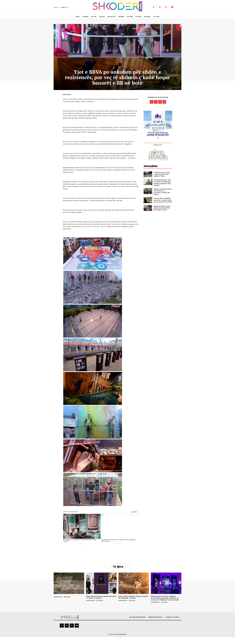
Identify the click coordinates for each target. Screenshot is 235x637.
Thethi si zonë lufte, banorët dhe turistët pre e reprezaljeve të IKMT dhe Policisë (163, 191)
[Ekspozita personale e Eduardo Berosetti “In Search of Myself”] (101, 583)
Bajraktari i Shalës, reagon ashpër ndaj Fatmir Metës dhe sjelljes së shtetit (162, 208)
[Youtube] (172, 7)
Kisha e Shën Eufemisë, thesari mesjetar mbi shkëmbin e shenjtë (133, 597)
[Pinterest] (160, 102)
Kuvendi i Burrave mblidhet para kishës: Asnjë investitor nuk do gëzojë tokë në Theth (163, 200)
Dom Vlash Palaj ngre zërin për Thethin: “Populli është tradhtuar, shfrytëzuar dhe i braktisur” (162, 182)
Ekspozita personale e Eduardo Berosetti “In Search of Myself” (101, 597)
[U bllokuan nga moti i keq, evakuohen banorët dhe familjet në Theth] (148, 174)
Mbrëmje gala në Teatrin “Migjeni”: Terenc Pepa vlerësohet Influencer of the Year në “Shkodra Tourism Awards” (165, 598)
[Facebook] (153, 7)
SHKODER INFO (58, 597)
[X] (166, 7)
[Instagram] (159, 7)
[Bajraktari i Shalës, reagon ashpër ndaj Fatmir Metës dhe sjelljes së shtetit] (148, 208)
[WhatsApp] (164, 102)
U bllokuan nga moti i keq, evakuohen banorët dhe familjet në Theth (162, 174)
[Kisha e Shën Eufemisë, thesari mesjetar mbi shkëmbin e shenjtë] (133, 583)
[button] (65, 7)
